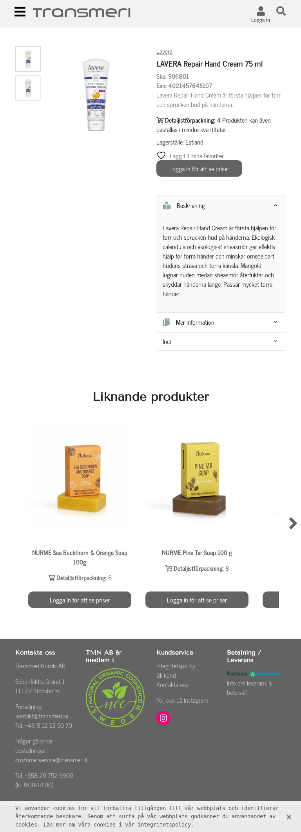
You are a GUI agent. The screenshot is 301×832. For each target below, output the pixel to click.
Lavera (164, 51)
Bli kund (166, 675)
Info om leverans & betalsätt (250, 687)
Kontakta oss (172, 684)
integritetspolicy (164, 824)
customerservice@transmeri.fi (51, 759)
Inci (167, 341)
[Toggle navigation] (20, 12)
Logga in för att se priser (199, 168)
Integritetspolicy (175, 665)
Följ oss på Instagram (182, 700)
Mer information (195, 322)
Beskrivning (191, 205)
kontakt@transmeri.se (42, 716)
